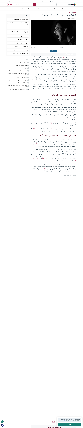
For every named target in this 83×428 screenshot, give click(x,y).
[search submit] (34, 4)
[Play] (52, 51)
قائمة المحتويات (69, 54)
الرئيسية (72, 8)
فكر (68, 8)
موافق (69, 424)
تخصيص (63, 420)
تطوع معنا (10, 4)
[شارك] (2, 421)
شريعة (62, 8)
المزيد (28, 8)
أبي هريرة (53, 129)
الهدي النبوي (44, 8)
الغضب (64, 57)
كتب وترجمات (54, 8)
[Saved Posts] (8, 1)
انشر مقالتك (17, 4)
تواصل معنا (21, 8)
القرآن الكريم (35, 144)
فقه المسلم (36, 8)
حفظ (73, 47)
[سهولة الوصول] (10, 1)
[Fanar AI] (2, 425)
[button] (47, 47)
